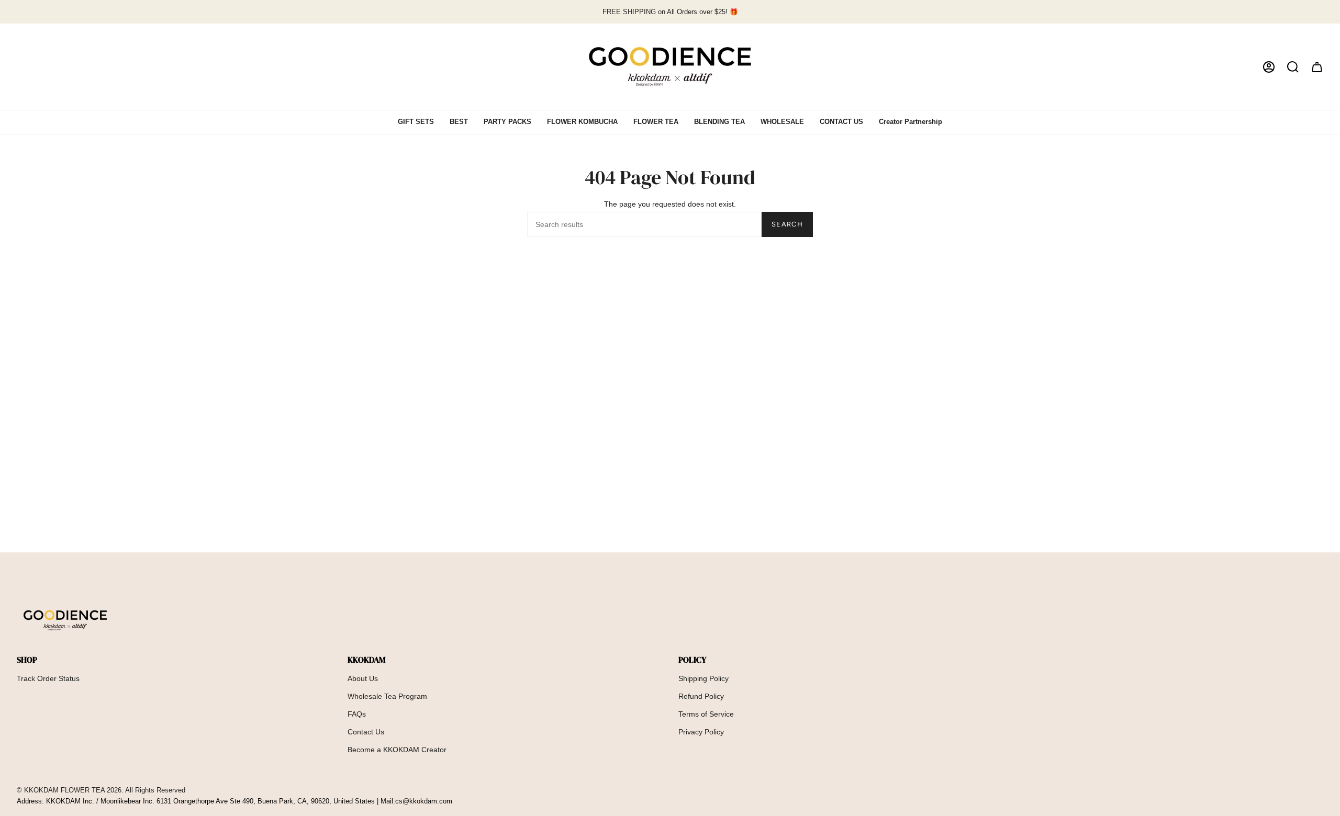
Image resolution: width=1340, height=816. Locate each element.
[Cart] (1317, 67)
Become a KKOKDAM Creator (397, 749)
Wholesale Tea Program (387, 696)
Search (787, 224)
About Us (363, 678)
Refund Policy (701, 696)
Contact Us (366, 732)
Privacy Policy (701, 732)
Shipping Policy (703, 678)
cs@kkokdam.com (423, 801)
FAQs (357, 714)
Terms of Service (706, 714)
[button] (1293, 67)
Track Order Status (48, 678)
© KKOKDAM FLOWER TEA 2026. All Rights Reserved (101, 790)
